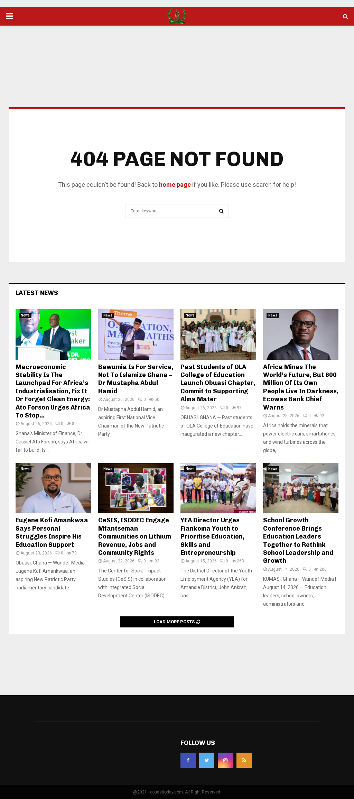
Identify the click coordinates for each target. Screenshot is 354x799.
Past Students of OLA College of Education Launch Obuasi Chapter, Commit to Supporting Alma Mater (217, 383)
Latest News (37, 293)
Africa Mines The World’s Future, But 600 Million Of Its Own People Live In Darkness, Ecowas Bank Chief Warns (300, 387)
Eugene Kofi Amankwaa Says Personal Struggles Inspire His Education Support (52, 532)
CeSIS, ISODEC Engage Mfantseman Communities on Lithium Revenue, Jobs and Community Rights (134, 536)
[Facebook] (188, 760)
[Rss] (244, 760)
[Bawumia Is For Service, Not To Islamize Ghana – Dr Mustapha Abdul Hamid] (136, 334)
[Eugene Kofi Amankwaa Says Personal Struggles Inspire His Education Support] (53, 488)
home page (175, 184)
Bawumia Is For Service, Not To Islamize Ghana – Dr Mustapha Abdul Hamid (135, 379)
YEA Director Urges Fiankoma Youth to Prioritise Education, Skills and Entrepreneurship (212, 536)
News (25, 315)
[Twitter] (206, 760)
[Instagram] (225, 760)
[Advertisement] (177, 48)
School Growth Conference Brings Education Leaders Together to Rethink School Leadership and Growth (298, 540)
